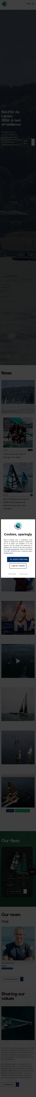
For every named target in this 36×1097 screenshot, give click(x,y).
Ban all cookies (18, 566)
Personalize (12, 574)
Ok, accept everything (19, 559)
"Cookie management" (12, 549)
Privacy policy (23, 574)
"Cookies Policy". (8, 553)
